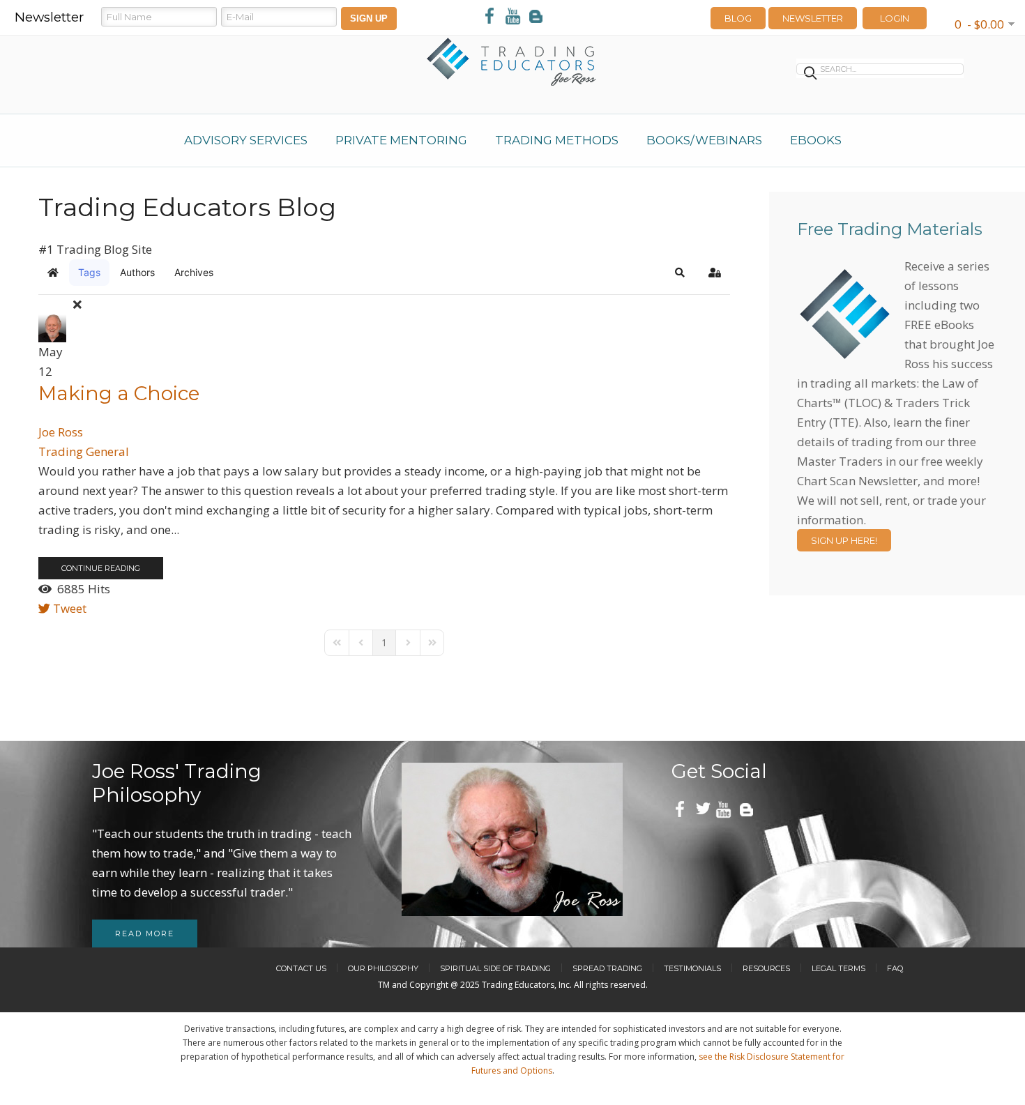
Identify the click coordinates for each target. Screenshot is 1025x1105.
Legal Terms (838, 968)
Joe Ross (60, 432)
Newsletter (812, 18)
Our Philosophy (383, 968)
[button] (680, 272)
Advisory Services (246, 140)
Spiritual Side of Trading (495, 968)
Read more (144, 933)
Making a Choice (118, 393)
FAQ (895, 968)
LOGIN (894, 18)
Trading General (83, 451)
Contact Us (301, 968)
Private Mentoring (401, 140)
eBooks (816, 140)
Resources (766, 968)
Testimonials (692, 968)
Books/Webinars (704, 140)
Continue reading (100, 568)
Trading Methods (556, 140)
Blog (738, 18)
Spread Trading (607, 968)
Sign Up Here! (844, 540)
